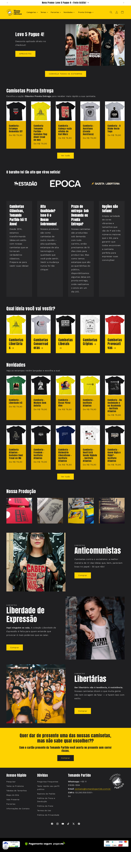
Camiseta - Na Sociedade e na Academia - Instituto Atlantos (115, 406)
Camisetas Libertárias (16, 344)
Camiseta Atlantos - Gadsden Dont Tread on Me (16, 454)
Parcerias (10, 804)
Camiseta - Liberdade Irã (15, 401)
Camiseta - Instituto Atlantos (88, 403)
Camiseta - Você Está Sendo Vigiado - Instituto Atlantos (90, 455)
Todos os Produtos (15, 786)
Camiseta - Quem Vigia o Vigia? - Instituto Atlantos (114, 455)
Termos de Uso (44, 810)
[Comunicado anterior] (7, 2)
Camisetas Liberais (65, 342)
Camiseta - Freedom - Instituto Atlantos (39, 454)
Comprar (82, 575)
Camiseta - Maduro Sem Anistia (40, 403)
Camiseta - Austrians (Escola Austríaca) (88, 130)
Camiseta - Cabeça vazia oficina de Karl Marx (65, 130)
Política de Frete (45, 806)
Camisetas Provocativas (115, 344)
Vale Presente (12, 799)
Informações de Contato (17, 809)
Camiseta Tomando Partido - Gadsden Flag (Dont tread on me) (40, 132)
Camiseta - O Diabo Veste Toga (114, 128)
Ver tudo (65, 155)
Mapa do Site (12, 795)
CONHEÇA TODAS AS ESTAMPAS (65, 74)
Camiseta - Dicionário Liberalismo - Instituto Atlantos (65, 455)
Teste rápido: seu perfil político (48, 787)
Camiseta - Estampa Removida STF (16, 128)
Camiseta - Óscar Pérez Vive (64, 403)
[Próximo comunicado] (124, 2)
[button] (111, 12)
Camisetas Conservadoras (41, 344)
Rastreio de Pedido (46, 794)
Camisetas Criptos (90, 342)
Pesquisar (11, 782)
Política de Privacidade (48, 815)
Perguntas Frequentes (47, 782)
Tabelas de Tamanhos (16, 791)
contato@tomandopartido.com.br (93, 789)
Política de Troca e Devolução (46, 799)
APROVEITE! (25, 54)
